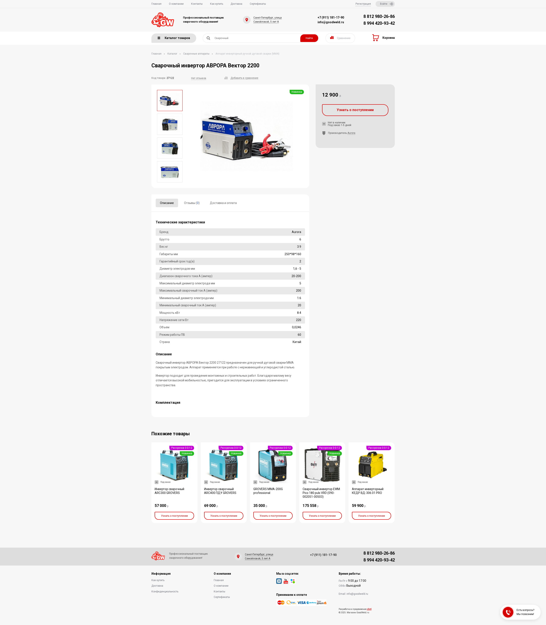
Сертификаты (258, 3)
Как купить (216, 3)
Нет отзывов (198, 78)
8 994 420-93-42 (379, 23)
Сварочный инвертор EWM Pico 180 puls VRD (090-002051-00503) (321, 492)
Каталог (172, 53)
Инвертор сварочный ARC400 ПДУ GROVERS (220, 491)
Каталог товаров (177, 38)
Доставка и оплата (223, 203)
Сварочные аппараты (196, 53)
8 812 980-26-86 (379, 16)
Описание (167, 203)
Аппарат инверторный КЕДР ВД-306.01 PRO (367, 491)
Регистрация (363, 3)
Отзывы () (192, 203)
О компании (176, 3)
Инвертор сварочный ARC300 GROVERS (169, 491)
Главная (156, 3)
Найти (309, 38)
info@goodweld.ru (331, 22)
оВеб (369, 609)
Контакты (197, 3)
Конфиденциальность (164, 591)
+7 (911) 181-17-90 (331, 17)
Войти (383, 3)
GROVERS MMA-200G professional (268, 491)
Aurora (351, 133)
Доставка (236, 3)
